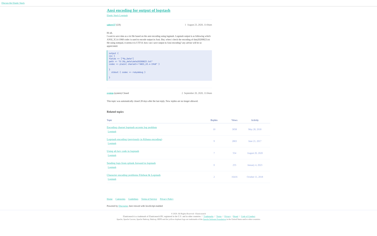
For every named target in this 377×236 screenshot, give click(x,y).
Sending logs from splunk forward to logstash (131, 163)
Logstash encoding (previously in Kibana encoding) (134, 139)
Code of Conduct (248, 216)
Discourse (123, 206)
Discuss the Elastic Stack (13, 3)
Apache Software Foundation (214, 219)
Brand (235, 216)
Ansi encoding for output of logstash (138, 10)
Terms (218, 216)
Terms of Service (149, 199)
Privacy (227, 216)
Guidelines (133, 199)
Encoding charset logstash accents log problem (132, 127)
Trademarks (208, 216)
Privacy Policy (166, 199)
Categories (120, 199)
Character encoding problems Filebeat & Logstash (134, 175)
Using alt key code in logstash (123, 151)
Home (110, 199)
